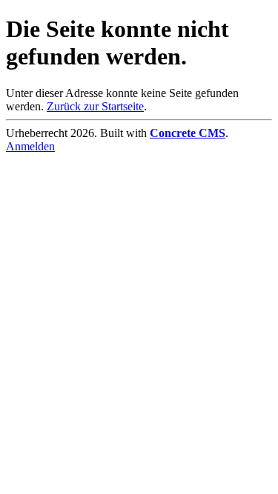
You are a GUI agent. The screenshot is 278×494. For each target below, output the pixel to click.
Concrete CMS (187, 133)
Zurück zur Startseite (95, 106)
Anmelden (30, 146)
